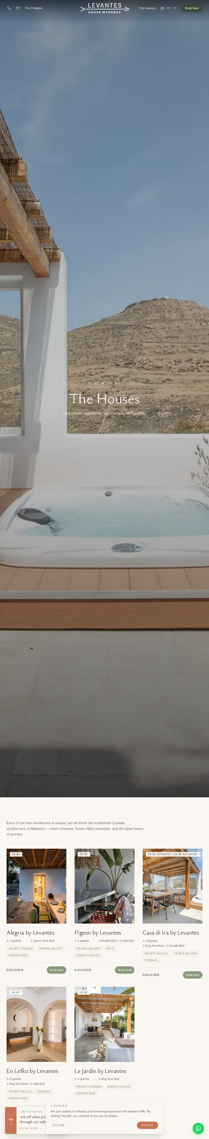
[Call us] (9, 8)
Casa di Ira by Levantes (171, 932)
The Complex (33, 8)
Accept (147, 1125)
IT (175, 8)
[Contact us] (17, 8)
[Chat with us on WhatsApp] (198, 1128)
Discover (15, 970)
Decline (58, 1125)
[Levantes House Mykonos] (104, 8)
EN (162, 8)
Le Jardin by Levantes (100, 1070)
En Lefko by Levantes (32, 1070)
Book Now (191, 8)
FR (169, 8)
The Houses (147, 8)
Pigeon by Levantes (97, 932)
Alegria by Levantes (30, 932)
